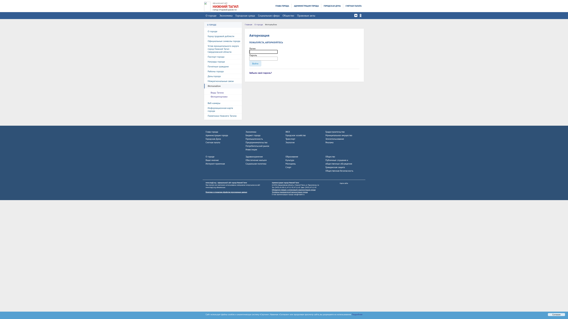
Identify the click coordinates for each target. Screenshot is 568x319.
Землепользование (334, 138)
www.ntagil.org (211, 183)
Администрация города (306, 6)
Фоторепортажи (219, 96)
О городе (211, 15)
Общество (288, 15)
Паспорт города (216, 56)
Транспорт (290, 138)
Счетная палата (354, 6)
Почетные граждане (218, 66)
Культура (289, 160)
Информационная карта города (220, 109)
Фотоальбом (214, 85)
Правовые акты (306, 15)
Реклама (329, 142)
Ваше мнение (212, 160)
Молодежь (290, 163)
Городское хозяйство (295, 135)
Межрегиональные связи (221, 81)
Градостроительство (335, 131)
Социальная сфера (269, 15)
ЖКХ (287, 131)
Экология (290, 142)
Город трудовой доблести (221, 36)
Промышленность (254, 138)
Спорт (288, 167)
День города (214, 76)
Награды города (216, 61)
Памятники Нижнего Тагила (222, 115)
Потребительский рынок (257, 146)
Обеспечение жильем (256, 160)
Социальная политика (256, 163)
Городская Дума (332, 6)
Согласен (556, 314)
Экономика (226, 15)
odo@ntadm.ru (299, 194)
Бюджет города (253, 135)
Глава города (282, 6)
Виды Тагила (217, 92)
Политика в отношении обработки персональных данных (226, 192)
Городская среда (245, 15)
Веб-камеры (214, 103)
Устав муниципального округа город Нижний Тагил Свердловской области (223, 48)
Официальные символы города (224, 41)
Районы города (216, 71)
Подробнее (356, 314)
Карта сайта (344, 183)
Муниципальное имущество (338, 135)
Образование (291, 156)
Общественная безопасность (339, 170)
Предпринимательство (256, 142)
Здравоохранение (254, 156)
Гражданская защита (335, 167)
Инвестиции (251, 149)
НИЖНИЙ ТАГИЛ (225, 6)
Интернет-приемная (215, 163)
